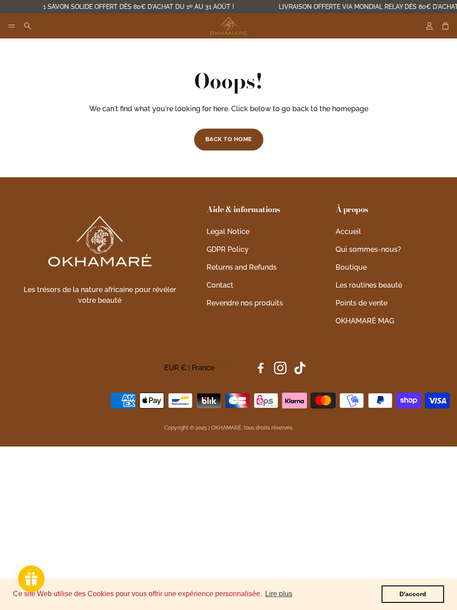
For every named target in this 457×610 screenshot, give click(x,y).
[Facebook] (260, 368)
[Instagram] (280, 368)
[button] (11, 26)
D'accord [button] (412, 593)
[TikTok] (300, 368)
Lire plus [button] (278, 593)
